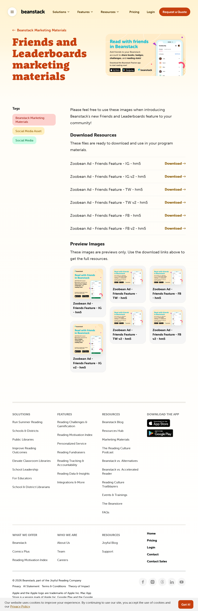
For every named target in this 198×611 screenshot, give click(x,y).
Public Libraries (23, 439)
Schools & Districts (25, 431)
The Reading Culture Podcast (116, 450)
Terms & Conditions (54, 586)
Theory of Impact (79, 586)
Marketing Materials (115, 439)
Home (151, 533)
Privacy (16, 586)
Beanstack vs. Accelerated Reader (120, 471)
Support (107, 551)
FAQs (105, 512)
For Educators (22, 478)
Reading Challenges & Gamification (72, 424)
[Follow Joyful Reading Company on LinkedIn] (172, 582)
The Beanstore (112, 503)
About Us (63, 543)
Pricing (152, 540)
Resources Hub (112, 431)
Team (61, 551)
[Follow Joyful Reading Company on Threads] (162, 582)
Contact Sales (157, 561)
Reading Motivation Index (74, 435)
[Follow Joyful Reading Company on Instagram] (152, 582)
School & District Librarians (31, 487)
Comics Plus (21, 551)
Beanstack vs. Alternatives (120, 461)
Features (83, 12)
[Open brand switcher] (12, 11)
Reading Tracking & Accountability (70, 463)
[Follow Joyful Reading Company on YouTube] (181, 582)
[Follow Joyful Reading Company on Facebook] (143, 582)
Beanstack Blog (112, 422)
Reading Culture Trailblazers (113, 484)
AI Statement (31, 586)
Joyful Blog (110, 543)
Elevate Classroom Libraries (31, 461)
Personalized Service (71, 443)
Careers (62, 560)
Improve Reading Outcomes (24, 450)
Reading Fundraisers (71, 452)
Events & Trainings (114, 495)
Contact (153, 554)
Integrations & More (71, 482)
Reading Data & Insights (73, 473)
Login (151, 547)
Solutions (59, 12)
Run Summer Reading (27, 422)
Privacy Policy (20, 606)
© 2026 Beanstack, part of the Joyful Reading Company (46, 580)
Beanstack (19, 543)
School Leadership (25, 469)
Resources (108, 12)
